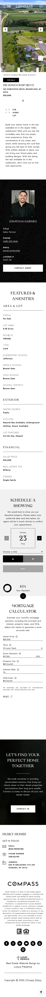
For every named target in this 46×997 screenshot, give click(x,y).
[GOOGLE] (33, 943)
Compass (25, 894)
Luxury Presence (23, 966)
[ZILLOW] (39, 943)
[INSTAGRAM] (13, 943)
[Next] (39, 538)
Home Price (8, 636)
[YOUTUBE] (26, 943)
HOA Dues (8, 678)
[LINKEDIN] (19, 943)
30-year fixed (9, 648)
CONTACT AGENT (23, 268)
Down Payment (10, 653)
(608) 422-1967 (14, 857)
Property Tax (9, 661)
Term (5, 645)
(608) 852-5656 (10, 241)
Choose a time (10, 552)
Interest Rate (9, 669)
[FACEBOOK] (6, 943)
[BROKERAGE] (23, 949)
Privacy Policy (34, 980)
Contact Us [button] (23, 809)
